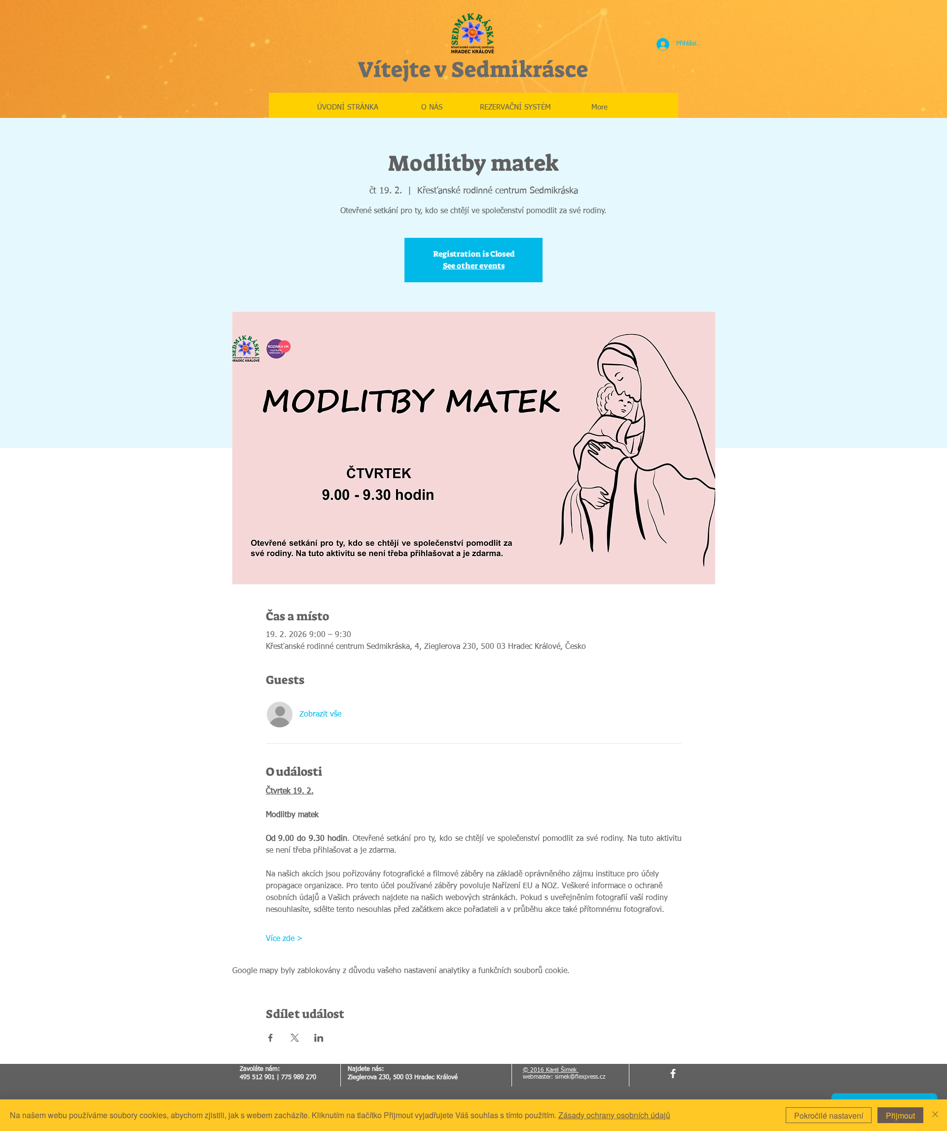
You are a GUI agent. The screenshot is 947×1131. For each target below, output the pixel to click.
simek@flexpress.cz (580, 1077)
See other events (474, 266)
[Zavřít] (935, 1115)
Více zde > (284, 939)
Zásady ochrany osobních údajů (614, 1115)
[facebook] (673, 1073)
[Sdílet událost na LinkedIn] (319, 1038)
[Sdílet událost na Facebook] (270, 1038)
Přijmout (900, 1115)
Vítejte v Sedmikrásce (473, 69)
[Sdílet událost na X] (294, 1038)
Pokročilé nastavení (828, 1115)
